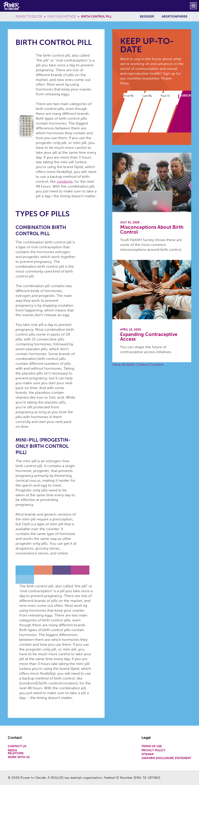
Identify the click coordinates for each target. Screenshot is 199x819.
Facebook (88, 2)
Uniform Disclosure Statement (166, 758)
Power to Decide (29, 16)
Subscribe (113, 9)
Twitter (95, 2)
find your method (61, 16)
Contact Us (17, 746)
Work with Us (19, 757)
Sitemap (147, 754)
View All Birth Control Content (137, 364)
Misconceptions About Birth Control (151, 229)
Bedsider (147, 16)
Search (119, 2)
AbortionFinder (174, 16)
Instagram (111, 2)
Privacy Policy (153, 750)
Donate (92, 9)
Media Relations (16, 752)
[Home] (11, 6)
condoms (64, 181)
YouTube (103, 2)
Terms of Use (151, 746)
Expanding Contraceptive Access (148, 336)
